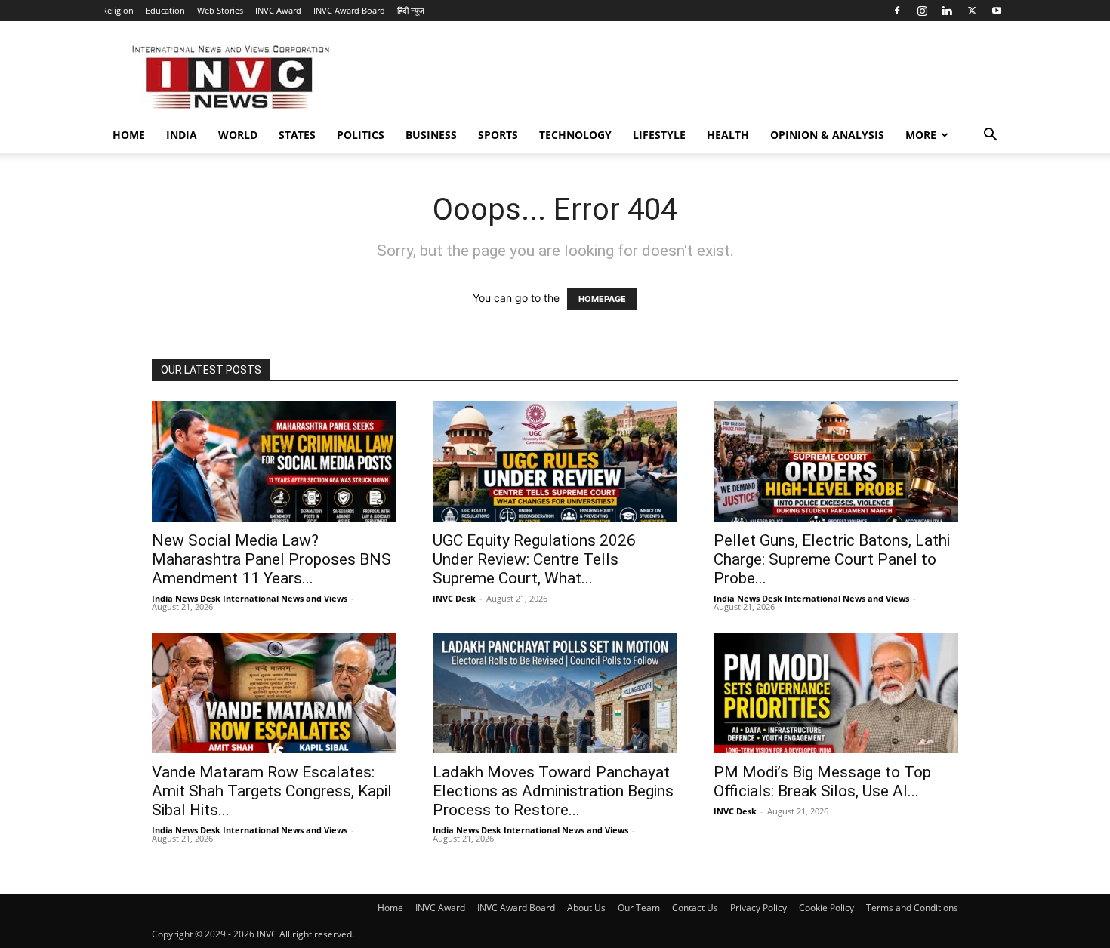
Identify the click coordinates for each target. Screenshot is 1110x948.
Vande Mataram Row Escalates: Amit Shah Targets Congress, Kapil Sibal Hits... (272, 791)
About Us (586, 907)
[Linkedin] (947, 10)
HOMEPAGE (602, 299)
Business (431, 135)
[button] (990, 136)
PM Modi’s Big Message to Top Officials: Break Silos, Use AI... (822, 781)
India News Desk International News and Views (249, 598)
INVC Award (278, 10)
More (920, 135)
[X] (971, 10)
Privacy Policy (758, 907)
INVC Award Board (349, 10)
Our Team (639, 907)
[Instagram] (922, 10)
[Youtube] (996, 10)
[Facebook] (897, 10)
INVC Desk (454, 598)
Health (728, 135)
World (237, 135)
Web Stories (220, 10)
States (297, 135)
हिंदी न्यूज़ (410, 10)
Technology (575, 135)
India (181, 135)
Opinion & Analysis (827, 135)
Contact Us (695, 907)
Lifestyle (659, 135)
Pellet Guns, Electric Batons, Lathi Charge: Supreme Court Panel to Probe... (832, 559)
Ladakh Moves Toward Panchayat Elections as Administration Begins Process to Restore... (553, 791)
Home (129, 135)
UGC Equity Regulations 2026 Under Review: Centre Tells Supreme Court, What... (534, 559)
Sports (498, 135)
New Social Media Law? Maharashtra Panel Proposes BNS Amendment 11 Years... (271, 559)
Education (165, 10)
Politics (360, 135)
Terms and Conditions (912, 907)
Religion (118, 10)
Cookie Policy (826, 907)
